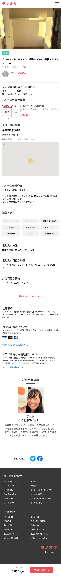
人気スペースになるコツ (39, 538)
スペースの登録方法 (38, 521)
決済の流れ (8, 529)
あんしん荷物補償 (11, 538)
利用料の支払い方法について (15, 344)
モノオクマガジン (11, 485)
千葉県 (5, 66)
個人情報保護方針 (37, 494)
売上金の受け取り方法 (39, 533)
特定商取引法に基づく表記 (40, 498)
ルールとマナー (10, 502)
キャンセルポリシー (38, 502)
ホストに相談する (41, 569)
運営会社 (33, 481)
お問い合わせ (9, 498)
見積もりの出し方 (37, 529)
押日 (24, 66)
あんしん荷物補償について (14, 367)
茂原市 (15, 66)
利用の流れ (8, 490)
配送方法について (11, 533)
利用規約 (33, 485)
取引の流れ (8, 525)
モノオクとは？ (10, 481)
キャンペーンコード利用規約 (41, 490)
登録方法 (7, 521)
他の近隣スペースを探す (30, 296)
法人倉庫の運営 (10, 494)
